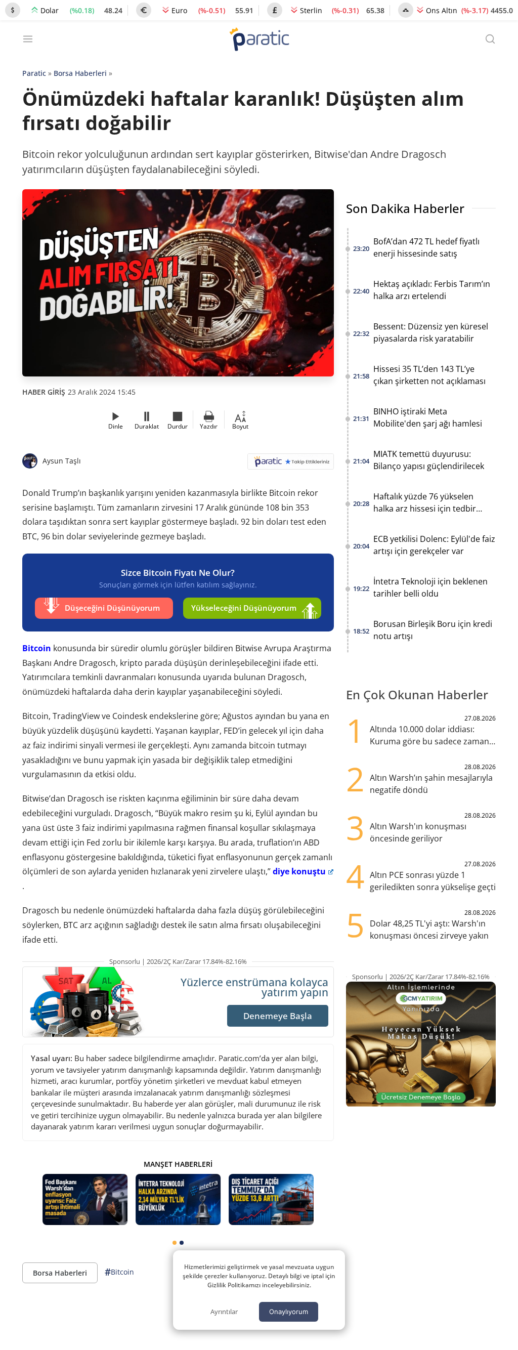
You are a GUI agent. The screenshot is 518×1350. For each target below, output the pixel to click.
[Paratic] (259, 40)
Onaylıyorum (288, 1311)
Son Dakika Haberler (405, 208)
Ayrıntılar (224, 1311)
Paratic (34, 73)
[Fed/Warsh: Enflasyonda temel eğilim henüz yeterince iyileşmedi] (84, 1199)
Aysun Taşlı (61, 461)
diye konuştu (299, 871)
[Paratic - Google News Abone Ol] (290, 464)
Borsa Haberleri (80, 73)
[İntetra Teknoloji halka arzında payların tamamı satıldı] (178, 1199)
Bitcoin (36, 648)
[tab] (174, 1243)
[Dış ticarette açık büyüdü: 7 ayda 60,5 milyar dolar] (271, 1199)
